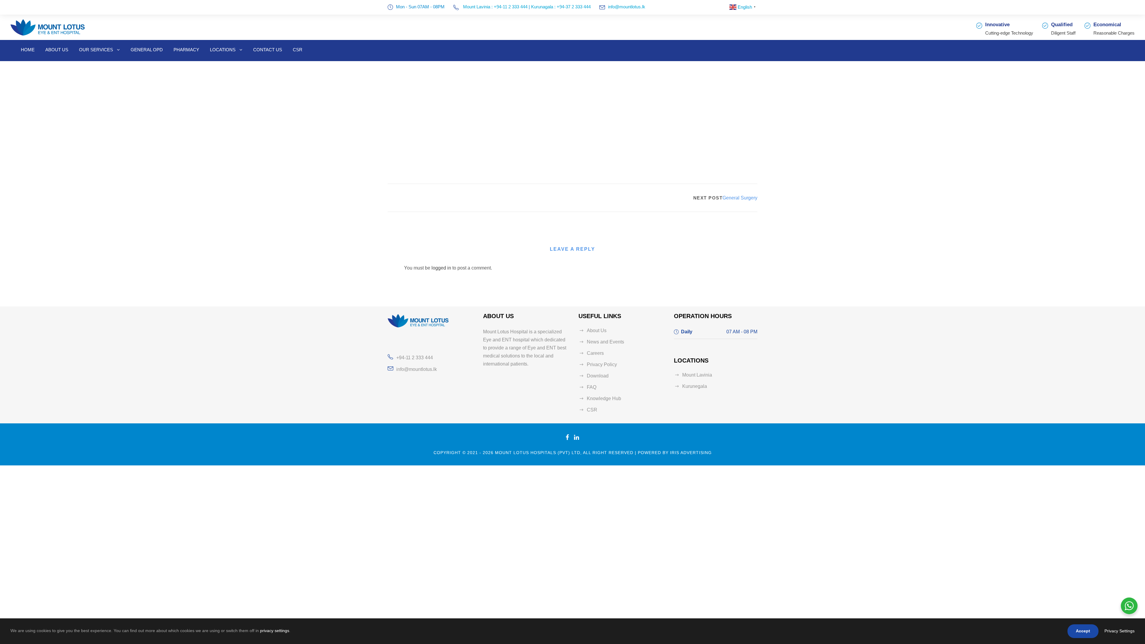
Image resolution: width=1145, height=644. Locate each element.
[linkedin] (576, 437)
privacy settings (274, 630)
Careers (595, 353)
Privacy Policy (602, 364)
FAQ (591, 387)
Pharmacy (186, 49)
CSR (297, 49)
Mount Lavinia (697, 374)
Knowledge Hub (604, 398)
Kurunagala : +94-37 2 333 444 (561, 6)
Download (598, 375)
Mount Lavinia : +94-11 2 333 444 (494, 6)
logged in (441, 267)
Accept (1083, 630)
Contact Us (267, 49)
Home (28, 49)
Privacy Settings (1119, 630)
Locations (223, 49)
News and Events (605, 341)
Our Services (96, 49)
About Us (56, 49)
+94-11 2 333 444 (414, 357)
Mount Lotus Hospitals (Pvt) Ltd (537, 452)
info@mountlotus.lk (626, 6)
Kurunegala (694, 386)
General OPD (147, 49)
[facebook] (567, 437)
